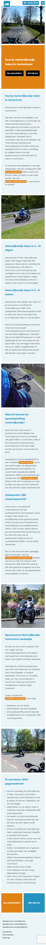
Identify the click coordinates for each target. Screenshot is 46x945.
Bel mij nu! (34, 903)
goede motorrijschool (16, 181)
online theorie (25, 462)
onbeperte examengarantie (19, 558)
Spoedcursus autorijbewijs (14, 921)
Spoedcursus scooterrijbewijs (15, 927)
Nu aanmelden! (12, 903)
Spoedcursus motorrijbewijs (14, 924)
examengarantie (13, 172)
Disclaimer (7, 932)
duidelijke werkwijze (15, 698)
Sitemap (6, 938)
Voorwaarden (8, 935)
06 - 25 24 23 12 (31, 3)
